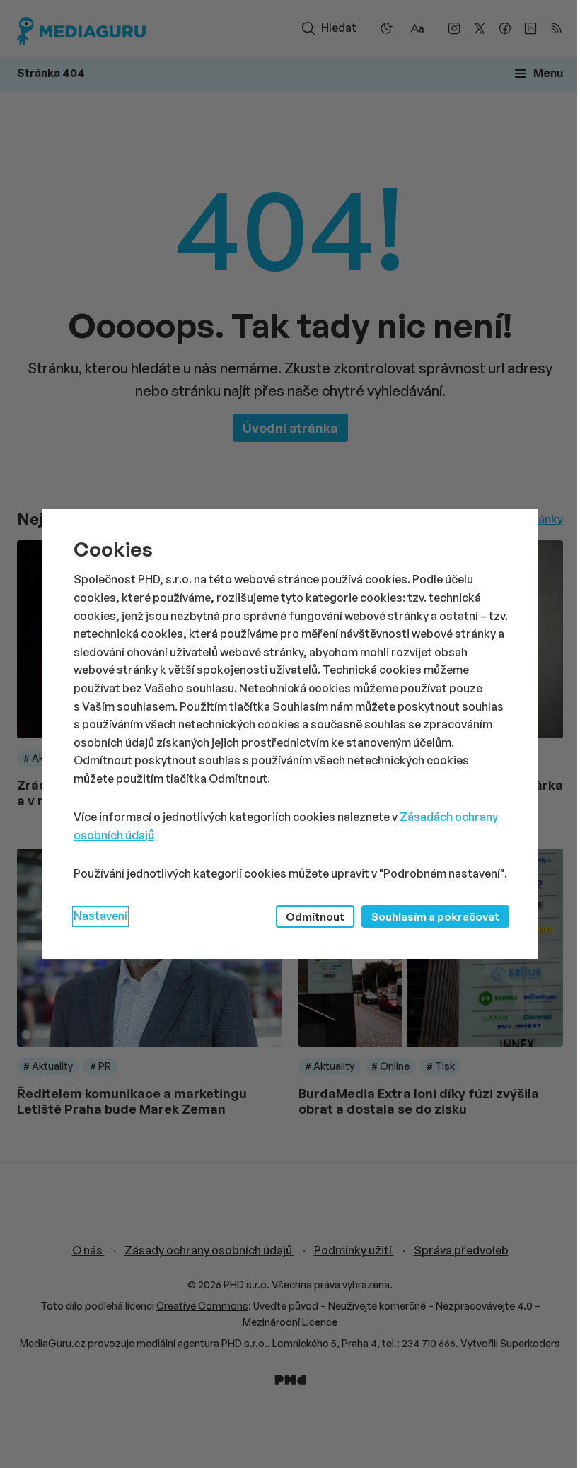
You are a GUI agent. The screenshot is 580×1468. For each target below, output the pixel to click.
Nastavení (100, 916)
